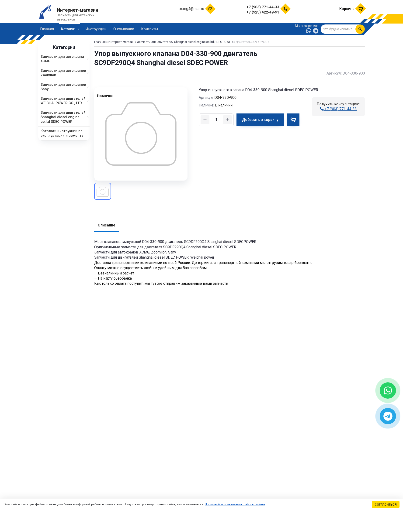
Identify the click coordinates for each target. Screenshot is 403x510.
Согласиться (386, 504)
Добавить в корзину (260, 119)
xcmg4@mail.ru (191, 9)
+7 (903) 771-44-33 (340, 109)
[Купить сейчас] (293, 119)
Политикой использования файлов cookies (235, 504)
